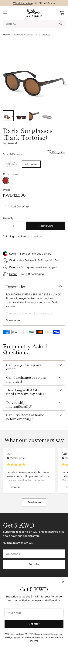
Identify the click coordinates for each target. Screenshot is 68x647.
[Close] (62, 582)
